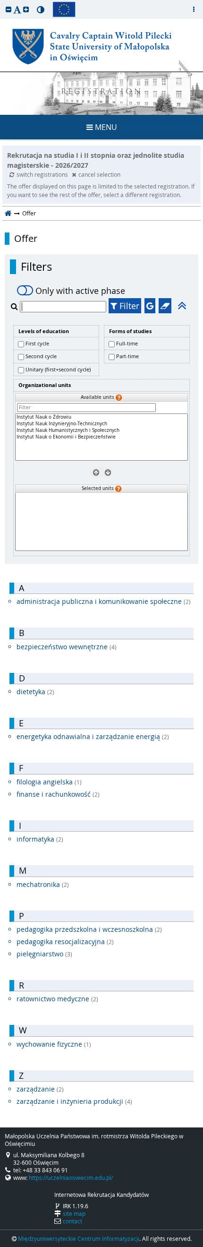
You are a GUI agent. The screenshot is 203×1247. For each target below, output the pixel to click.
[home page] (8, 213)
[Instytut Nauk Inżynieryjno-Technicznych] (101, 424)
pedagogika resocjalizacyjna (65, 941)
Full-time (127, 343)
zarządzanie (40, 1088)
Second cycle (41, 356)
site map (74, 1213)
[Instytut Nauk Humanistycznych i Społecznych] (101, 430)
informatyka (40, 838)
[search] (15, 306)
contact (72, 1221)
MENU (105, 127)
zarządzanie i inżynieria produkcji (74, 1101)
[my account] (193, 9)
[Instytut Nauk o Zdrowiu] (101, 417)
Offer (25, 238)
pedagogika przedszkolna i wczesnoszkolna (89, 929)
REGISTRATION (102, 92)
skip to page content (2, 2)
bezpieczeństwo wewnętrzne (67, 646)
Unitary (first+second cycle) (58, 369)
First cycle (37, 343)
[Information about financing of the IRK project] (64, 9)
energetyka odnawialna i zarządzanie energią (93, 736)
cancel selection (99, 174)
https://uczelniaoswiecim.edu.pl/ (71, 1177)
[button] (8, 9)
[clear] (165, 305)
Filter (128, 305)
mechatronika (43, 884)
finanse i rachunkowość (58, 794)
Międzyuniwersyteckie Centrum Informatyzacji (78, 1238)
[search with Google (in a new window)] (149, 305)
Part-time (127, 356)
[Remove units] (95, 472)
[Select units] (107, 472)
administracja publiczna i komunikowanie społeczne (104, 601)
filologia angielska (49, 781)
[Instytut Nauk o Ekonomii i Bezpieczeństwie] (101, 437)
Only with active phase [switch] (80, 290)
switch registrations (43, 174)
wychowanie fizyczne (54, 1044)
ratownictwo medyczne (57, 998)
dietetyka (35, 691)
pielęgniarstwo (44, 953)
